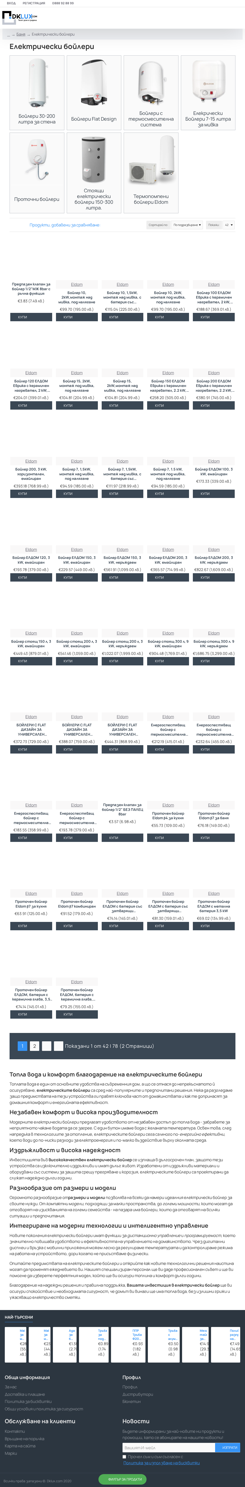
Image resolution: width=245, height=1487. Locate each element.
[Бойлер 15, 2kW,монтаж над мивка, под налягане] (123, 348)
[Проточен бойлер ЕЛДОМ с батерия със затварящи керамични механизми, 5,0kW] (123, 868)
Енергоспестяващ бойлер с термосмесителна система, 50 (31, 818)
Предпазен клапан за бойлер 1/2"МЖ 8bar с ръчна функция (31, 289)
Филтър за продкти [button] (125, 1479)
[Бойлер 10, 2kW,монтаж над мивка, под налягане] (77, 259)
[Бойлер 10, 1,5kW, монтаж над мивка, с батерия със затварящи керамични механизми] (123, 259)
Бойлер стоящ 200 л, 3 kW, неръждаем (122, 644)
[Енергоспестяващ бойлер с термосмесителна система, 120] (214, 692)
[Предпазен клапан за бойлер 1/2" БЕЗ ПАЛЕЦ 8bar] (123, 780)
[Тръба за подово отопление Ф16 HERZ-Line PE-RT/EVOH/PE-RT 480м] (87, 1335)
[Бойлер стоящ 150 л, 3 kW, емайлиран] (31, 608)
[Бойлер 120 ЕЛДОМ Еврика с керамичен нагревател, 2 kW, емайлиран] (31, 348)
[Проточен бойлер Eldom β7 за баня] (214, 780)
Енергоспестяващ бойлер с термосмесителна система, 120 (213, 730)
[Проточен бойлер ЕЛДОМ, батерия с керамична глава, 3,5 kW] (31, 957)
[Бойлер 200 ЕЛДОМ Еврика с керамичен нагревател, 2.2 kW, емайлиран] (214, 348)
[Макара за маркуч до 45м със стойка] (34, 1333)
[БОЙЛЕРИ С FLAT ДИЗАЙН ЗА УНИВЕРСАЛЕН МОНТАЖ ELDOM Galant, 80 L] (123, 692)
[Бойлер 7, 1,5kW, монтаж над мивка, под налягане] (77, 436)
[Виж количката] (238, 18)
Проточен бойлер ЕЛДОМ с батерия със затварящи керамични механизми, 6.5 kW (168, 906)
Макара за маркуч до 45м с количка (22, 1335)
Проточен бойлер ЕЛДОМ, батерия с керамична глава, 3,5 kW (31, 995)
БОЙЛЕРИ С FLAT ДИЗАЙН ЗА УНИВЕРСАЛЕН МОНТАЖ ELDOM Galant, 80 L (122, 730)
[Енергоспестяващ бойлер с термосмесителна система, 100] (168, 692)
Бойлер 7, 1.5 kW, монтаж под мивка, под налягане (168, 474)
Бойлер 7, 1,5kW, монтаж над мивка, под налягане (77, 474)
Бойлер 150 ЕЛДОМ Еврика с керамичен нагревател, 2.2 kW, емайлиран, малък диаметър (168, 386)
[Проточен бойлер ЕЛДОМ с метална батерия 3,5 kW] (214, 868)
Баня (21, 34)
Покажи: (214, 225)
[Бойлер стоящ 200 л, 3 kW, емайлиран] (77, 608)
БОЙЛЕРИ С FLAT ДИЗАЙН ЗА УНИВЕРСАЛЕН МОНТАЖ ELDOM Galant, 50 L (31, 730)
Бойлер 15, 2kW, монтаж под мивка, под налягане (77, 386)
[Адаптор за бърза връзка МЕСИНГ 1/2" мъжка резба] (60, 1334)
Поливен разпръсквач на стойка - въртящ (234, 1335)
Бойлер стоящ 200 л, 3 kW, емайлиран (76, 644)
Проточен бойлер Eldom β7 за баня (214, 816)
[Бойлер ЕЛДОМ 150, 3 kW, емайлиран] (77, 524)
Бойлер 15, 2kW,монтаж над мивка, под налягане (122, 386)
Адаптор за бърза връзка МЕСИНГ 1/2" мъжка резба (72, 1335)
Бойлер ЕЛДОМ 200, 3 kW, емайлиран (168, 560)
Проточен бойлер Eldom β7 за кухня (31, 904)
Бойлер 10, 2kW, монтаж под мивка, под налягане (168, 297)
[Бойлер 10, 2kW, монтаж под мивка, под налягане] (168, 259)
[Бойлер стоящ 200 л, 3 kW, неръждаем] (123, 608)
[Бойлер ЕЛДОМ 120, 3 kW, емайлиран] (31, 524)
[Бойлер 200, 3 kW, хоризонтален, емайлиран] (31, 436)
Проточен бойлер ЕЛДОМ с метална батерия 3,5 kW (213, 906)
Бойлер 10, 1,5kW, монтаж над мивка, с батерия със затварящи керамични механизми (122, 297)
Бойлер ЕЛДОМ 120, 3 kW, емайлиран (31, 560)
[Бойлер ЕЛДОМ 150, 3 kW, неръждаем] (123, 524)
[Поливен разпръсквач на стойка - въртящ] (219, 1335)
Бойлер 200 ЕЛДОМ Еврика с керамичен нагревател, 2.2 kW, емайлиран (214, 386)
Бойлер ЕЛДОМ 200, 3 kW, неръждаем (214, 560)
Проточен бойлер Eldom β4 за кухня (168, 816)
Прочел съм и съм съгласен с (161, 1460)
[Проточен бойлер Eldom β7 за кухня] (31, 868)
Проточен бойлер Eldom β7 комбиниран (77, 904)
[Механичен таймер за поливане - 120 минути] (189, 1334)
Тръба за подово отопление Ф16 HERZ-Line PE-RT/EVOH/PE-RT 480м (102, 1335)
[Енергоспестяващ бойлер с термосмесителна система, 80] (77, 780)
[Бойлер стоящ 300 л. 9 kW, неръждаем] (214, 608)
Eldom (77, 284)
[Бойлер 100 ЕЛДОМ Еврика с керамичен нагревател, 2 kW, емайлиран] (214, 259)
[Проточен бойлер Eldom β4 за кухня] (168, 780)
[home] (8, 34)
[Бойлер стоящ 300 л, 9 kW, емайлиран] (168, 608)
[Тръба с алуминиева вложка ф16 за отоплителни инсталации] (157, 1336)
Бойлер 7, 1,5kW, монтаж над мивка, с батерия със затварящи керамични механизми (122, 474)
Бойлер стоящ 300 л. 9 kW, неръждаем (214, 644)
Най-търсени (19, 1317)
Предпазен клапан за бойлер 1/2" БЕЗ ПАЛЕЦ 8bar (122, 809)
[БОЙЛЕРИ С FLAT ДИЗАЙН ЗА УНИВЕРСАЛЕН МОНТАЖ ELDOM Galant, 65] (77, 692)
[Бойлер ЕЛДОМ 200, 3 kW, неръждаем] (214, 524)
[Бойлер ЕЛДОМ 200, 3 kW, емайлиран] (168, 524)
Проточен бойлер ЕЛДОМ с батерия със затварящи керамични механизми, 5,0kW (122, 906)
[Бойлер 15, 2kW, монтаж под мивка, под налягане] (77, 348)
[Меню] (207, 18)
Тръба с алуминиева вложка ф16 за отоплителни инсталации (173, 1335)
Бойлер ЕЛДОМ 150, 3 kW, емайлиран (77, 560)
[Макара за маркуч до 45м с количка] (11, 1333)
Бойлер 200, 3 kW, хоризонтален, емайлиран (31, 474)
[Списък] (19, 225)
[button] (20, 317)
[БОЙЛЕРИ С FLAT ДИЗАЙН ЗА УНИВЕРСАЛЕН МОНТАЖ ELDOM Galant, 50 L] (31, 692)
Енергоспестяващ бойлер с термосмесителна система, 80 (76, 818)
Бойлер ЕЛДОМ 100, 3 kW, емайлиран (214, 471)
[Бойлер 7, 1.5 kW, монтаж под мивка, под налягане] (168, 436)
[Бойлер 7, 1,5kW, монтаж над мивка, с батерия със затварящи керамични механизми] (123, 436)
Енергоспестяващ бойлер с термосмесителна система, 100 (168, 730)
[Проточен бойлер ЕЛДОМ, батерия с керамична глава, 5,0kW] (77, 957)
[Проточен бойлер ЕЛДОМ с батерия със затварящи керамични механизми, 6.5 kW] (168, 868)
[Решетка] (13, 225)
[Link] (19, 18)
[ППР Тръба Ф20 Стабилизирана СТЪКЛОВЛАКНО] (120, 1336)
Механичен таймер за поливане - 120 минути (203, 1335)
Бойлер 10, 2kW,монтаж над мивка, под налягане (76, 297)
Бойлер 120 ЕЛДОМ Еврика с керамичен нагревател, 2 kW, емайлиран (31, 386)
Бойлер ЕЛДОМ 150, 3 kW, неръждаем (122, 560)
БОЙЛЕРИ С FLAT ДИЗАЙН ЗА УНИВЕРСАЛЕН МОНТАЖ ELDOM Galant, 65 (77, 730)
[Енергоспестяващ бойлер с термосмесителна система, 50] (31, 780)
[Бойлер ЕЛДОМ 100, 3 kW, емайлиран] (214, 436)
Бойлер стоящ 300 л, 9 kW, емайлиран (168, 644)
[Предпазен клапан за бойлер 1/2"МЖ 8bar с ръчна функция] (31, 259)
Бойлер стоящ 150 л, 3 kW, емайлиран (31, 644)
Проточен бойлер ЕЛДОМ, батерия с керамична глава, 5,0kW (77, 995)
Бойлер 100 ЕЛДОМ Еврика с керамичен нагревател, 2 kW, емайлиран (214, 297)
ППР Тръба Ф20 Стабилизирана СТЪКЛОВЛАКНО (138, 1335)
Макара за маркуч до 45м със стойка (46, 1335)
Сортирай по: (158, 225)
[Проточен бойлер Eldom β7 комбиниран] (77, 868)
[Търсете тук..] (227, 18)
